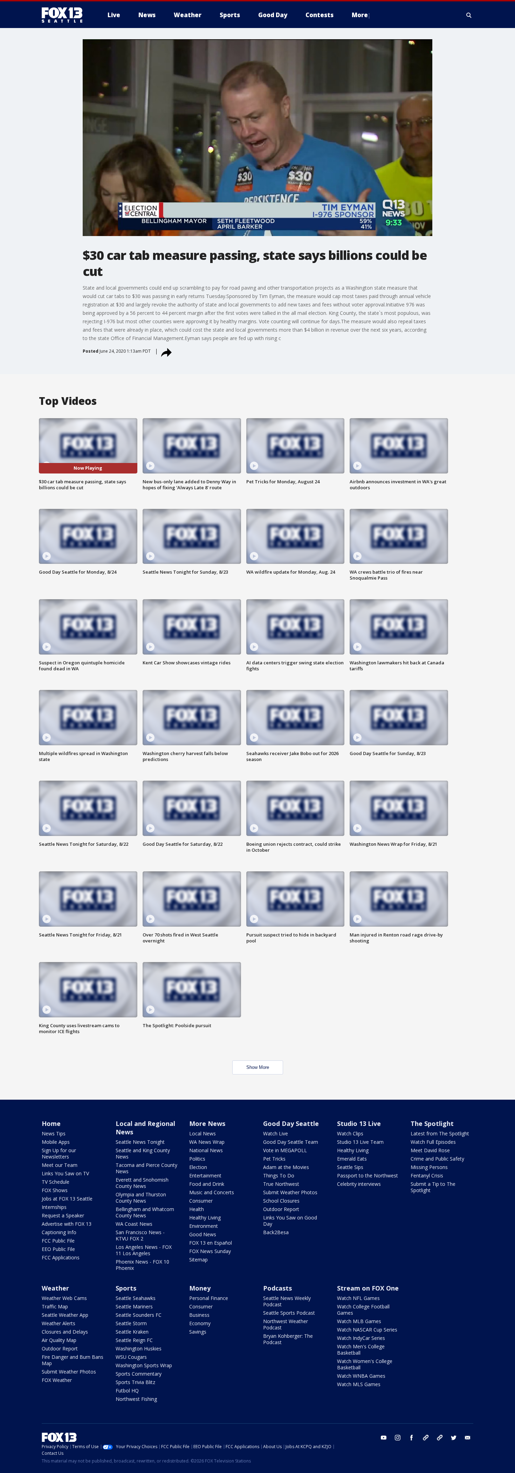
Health (196, 1209)
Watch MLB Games (359, 1321)
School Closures (281, 1200)
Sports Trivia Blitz (135, 1382)
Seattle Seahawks (136, 1298)
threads (439, 1437)
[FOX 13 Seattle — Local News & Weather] (65, 15)
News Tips (54, 1133)
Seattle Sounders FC (139, 1315)
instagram (397, 1437)
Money (200, 1288)
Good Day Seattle (291, 1123)
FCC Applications (61, 1257)
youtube (383, 1437)
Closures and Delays (65, 1331)
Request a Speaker (63, 1215)
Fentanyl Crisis (427, 1175)
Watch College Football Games (363, 1309)
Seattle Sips (350, 1167)
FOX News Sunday (210, 1251)
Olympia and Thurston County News (141, 1197)
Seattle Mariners (134, 1306)
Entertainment (205, 1175)
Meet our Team (59, 1165)
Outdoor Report (281, 1209)
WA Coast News (134, 1223)
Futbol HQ (127, 1390)
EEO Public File (58, 1249)
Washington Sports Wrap (144, 1365)
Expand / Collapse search (469, 15)
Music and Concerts (211, 1192)
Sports (126, 1288)
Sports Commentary (139, 1373)
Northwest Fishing (136, 1399)
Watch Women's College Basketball (364, 1364)
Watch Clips (350, 1133)
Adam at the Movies (286, 1167)
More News (207, 1123)
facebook (411, 1437)
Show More (257, 1067)
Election (198, 1167)
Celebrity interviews (359, 1184)
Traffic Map (55, 1306)
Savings (197, 1331)
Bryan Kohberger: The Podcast (288, 1339)
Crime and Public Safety (437, 1158)
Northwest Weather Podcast (285, 1324)
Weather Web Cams (64, 1298)
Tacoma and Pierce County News (146, 1168)
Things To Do (278, 1175)
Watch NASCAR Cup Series (367, 1329)
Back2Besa (276, 1232)
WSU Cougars (131, 1357)
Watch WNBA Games (361, 1375)
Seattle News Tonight (140, 1142)
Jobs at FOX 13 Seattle (67, 1198)
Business (199, 1315)
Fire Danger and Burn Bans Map (72, 1360)
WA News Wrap (207, 1142)
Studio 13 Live (359, 1123)
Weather (55, 1288)
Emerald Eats (352, 1158)
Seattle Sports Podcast (289, 1312)
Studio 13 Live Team (360, 1142)
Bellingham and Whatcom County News (145, 1212)
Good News (202, 1234)
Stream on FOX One (368, 1288)
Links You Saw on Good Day (290, 1220)
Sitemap (198, 1259)
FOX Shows (55, 1190)
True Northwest (281, 1184)
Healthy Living (205, 1217)
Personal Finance (208, 1298)
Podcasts (277, 1288)
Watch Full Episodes (433, 1142)
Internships (54, 1207)
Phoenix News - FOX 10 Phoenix (142, 1264)
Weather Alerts (58, 1323)
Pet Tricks (274, 1158)
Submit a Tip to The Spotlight (433, 1187)
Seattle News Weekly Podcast (287, 1301)
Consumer (201, 1200)
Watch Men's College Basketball (361, 1349)
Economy (200, 1323)
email (467, 1437)
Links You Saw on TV (65, 1173)
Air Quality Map (59, 1340)
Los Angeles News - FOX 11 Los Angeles (144, 1250)
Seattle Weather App (65, 1315)
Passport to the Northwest (367, 1175)
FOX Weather (57, 1380)
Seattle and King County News (143, 1153)
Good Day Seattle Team (290, 1142)
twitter (453, 1437)
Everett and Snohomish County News (142, 1182)
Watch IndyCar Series (361, 1338)
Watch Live (275, 1133)
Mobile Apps (56, 1142)
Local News (202, 1133)
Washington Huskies (139, 1348)
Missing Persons (429, 1167)
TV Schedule (55, 1181)
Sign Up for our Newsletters (59, 1153)
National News (206, 1150)
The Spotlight (432, 1123)
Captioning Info (59, 1232)
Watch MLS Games (358, 1384)
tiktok (425, 1437)
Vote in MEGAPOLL (285, 1150)
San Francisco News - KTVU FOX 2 (140, 1235)
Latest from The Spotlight (440, 1133)
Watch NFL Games (358, 1298)
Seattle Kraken (132, 1331)
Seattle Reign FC (134, 1340)
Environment (203, 1226)
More (360, 15)
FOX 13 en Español (210, 1242)
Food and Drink (206, 1184)
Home (51, 1123)
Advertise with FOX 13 (66, 1223)
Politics (197, 1158)
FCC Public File (58, 1240)
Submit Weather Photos (290, 1192)
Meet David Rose (430, 1150)
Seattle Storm (131, 1323)
